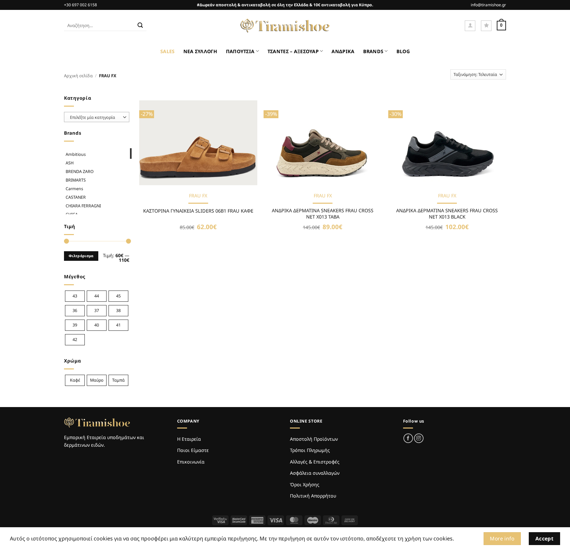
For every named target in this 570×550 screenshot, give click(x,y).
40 (96, 325)
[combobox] (96, 117)
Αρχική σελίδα (78, 76)
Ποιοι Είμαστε (193, 450)
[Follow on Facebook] (408, 438)
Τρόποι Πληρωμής (310, 450)
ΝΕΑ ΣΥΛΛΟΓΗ (200, 51)
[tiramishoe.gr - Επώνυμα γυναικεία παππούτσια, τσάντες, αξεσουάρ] (285, 25)
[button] (470, 25)
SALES (167, 51)
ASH (70, 163)
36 (75, 310)
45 (118, 296)
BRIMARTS (76, 180)
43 (75, 296)
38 (118, 310)
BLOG (403, 51)
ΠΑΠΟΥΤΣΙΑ (240, 51)
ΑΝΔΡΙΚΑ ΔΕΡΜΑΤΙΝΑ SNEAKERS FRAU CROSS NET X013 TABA (322, 214)
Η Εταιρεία (189, 439)
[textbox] (95, 117)
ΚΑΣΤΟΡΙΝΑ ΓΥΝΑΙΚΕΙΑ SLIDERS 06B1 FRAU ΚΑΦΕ (198, 211)
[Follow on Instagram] (419, 438)
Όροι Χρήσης (304, 484)
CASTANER (76, 197)
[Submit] (140, 25)
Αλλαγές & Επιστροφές (314, 462)
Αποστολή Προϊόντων (314, 439)
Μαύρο (97, 380)
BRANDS (373, 51)
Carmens (74, 188)
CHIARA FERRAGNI (83, 206)
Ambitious (76, 154)
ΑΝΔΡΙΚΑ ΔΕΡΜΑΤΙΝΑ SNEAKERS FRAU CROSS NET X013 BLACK (447, 214)
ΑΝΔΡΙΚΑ (343, 51)
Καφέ (75, 380)
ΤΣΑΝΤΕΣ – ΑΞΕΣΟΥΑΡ (293, 51)
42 (75, 339)
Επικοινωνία (191, 462)
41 (118, 325)
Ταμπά (118, 380)
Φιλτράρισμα (81, 255)
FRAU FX (198, 196)
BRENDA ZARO (80, 171)
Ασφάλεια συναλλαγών (314, 473)
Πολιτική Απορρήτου (313, 496)
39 (75, 325)
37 (96, 310)
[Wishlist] (486, 25)
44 (96, 296)
